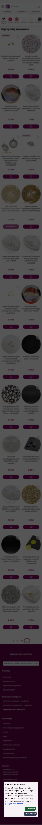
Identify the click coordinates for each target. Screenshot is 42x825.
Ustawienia (31, 813)
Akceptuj (31, 809)
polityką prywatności (14, 804)
